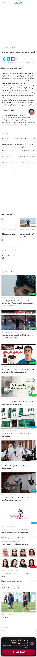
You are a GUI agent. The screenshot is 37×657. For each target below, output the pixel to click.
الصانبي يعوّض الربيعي (7, 617)
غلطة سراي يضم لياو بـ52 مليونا (8, 235)
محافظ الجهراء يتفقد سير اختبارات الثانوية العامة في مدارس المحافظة (16, 467)
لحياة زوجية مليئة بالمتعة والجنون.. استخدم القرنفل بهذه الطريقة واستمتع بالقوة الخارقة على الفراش (17, 371)
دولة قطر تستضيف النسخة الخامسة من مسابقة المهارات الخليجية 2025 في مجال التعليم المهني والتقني (17, 531)
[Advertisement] (18, 23)
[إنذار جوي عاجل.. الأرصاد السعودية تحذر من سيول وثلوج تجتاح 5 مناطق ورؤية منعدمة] (18, 320)
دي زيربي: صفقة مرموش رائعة (19, 138)
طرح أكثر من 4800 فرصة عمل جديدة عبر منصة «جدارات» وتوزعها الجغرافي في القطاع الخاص (18, 403)
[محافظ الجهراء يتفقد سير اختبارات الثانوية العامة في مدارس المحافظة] (18, 450)
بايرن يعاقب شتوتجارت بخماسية (19, 156)
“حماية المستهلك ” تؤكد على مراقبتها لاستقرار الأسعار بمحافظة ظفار (17, 435)
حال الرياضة (4, 47)
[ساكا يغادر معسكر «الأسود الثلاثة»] (18, 581)
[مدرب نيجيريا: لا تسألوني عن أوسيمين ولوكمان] (18, 537)
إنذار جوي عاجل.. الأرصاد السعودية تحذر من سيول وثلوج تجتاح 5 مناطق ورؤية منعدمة (17, 336)
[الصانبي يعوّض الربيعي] (18, 602)
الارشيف (12, 47)
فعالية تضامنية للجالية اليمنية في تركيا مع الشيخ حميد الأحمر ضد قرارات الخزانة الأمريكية (16, 499)
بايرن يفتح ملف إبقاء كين (8, 257)
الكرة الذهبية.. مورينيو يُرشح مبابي (27, 235)
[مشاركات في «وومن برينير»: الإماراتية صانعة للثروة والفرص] (18, 558)
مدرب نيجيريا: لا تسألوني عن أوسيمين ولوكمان (14, 544)
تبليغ (34, 62)
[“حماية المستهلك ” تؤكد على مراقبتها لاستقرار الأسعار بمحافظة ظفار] (18, 418)
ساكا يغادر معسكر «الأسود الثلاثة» (11, 588)
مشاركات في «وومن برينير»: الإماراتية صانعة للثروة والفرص (16, 575)
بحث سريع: (4, 627)
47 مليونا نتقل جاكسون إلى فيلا (18, 162)
